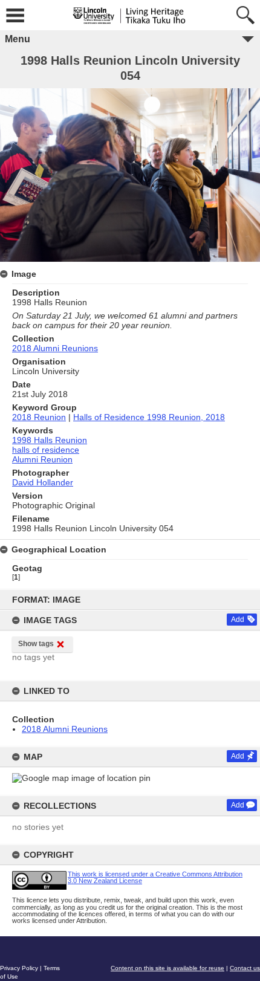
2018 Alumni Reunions (65, 729)
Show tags (36, 643)
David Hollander (42, 482)
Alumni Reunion (42, 459)
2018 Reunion (39, 417)
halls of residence (45, 450)
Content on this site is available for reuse (167, 968)
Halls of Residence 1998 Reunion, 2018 (149, 417)
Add (237, 619)
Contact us (245, 968)
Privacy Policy (19, 968)
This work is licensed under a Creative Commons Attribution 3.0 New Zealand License (155, 877)
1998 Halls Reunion (49, 440)
